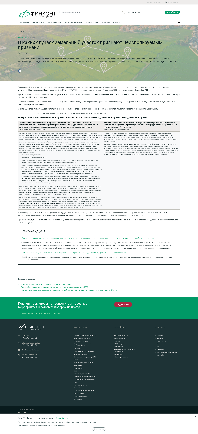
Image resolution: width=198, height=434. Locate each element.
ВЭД (75, 382)
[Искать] (122, 12)
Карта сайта (160, 355)
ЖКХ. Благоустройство (81, 385)
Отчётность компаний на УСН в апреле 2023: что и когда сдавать (46, 284)
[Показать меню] (179, 22)
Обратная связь (161, 344)
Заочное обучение (38, 22)
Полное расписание (121, 357)
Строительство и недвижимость (84, 379)
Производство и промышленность (85, 335)
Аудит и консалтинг (91, 22)
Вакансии (160, 338)
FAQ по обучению (120, 344)
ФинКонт (20, 37)
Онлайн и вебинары (54, 22)
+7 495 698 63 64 (135, 12)
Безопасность (78, 368)
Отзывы (117, 341)
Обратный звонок (172, 12)
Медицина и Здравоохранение (83, 362)
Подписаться (123, 304)
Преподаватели (120, 338)
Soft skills (77, 388)
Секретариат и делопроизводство (84, 376)
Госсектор (77, 348)
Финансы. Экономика (81, 354)
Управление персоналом (82, 338)
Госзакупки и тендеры (81, 341)
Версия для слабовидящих (153, 2)
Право (22, 31)
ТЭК (75, 371)
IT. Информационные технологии (84, 390)
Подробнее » (61, 418)
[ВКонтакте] (19, 71)
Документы (160, 349)
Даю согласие (99, 429)
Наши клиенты (161, 341)
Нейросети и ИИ (79, 393)
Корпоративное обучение (73, 22)
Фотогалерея (119, 346)
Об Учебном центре (121, 335)
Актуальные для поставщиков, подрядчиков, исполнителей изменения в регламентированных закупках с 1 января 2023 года (69, 290)
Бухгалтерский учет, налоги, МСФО (85, 357)
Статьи (27, 37)
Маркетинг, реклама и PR (82, 374)
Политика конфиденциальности (167, 352)
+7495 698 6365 (29, 357)
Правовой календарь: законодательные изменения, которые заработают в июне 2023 (54, 287)
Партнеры (118, 354)
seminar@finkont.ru (32, 350)
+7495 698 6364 (29, 338)
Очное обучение (23, 22)
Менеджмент (78, 365)
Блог (158, 346)
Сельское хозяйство (80, 396)
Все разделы (78, 399)
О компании (106, 22)
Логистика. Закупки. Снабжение (84, 351)
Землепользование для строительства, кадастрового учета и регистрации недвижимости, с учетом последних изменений (73, 252)
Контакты (116, 22)
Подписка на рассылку (171, 2)
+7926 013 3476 (29, 345)
